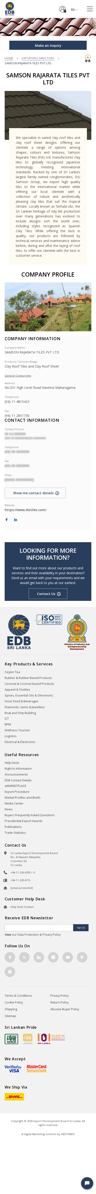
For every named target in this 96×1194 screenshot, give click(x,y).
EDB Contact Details (18, 780)
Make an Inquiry (48, 45)
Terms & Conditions (18, 996)
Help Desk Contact (22, 907)
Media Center (14, 803)
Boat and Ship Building (20, 713)
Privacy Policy (59, 996)
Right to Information (18, 769)
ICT (7, 719)
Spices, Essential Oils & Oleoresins (29, 695)
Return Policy (59, 1002)
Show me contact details (33, 493)
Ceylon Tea (12, 672)
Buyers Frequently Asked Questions (30, 815)
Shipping (11, 1009)
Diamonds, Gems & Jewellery (25, 707)
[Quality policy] (48, 619)
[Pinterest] (82, 957)
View (8, 935)
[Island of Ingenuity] (51, 1039)
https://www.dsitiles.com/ (25, 510)
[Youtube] (67, 957)
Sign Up (81, 927)
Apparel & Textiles (17, 690)
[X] (24, 957)
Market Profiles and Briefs (23, 798)
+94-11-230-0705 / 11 (22, 872)
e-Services (62, 7)
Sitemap (10, 1016)
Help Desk (12, 763)
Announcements (16, 774)
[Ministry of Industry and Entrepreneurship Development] (77, 632)
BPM (8, 724)
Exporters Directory (38, 58)
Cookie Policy (14, 1002)
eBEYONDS (68, 1134)
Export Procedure (17, 792)
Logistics (11, 736)
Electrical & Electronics (20, 742)
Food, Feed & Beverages (21, 701)
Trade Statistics (15, 833)
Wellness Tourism (17, 730)
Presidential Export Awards (23, 821)
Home (9, 58)
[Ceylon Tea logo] (11, 1039)
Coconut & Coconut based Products (29, 684)
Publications (13, 827)
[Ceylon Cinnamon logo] (28, 1038)
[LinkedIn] (15, 520)
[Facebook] (6, 520)
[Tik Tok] (10, 972)
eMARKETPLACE (15, 786)
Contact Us (46, 594)
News (9, 809)
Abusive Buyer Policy (64, 1009)
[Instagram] (53, 957)
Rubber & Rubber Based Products (28, 678)
